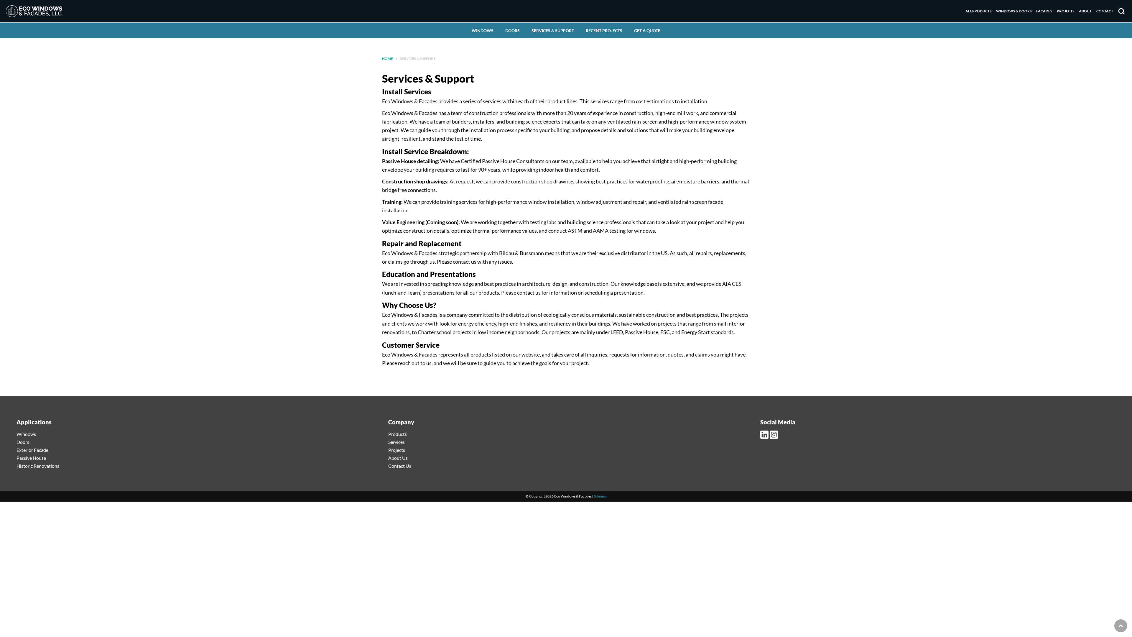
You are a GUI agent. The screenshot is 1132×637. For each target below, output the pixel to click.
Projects (1065, 11)
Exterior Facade (32, 450)
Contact (1104, 11)
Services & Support (553, 30)
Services (396, 442)
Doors (512, 30)
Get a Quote (647, 30)
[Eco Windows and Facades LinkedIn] (765, 434)
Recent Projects (604, 30)
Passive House (31, 458)
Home (387, 58)
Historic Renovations (38, 466)
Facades (1044, 11)
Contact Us (399, 466)
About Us (398, 458)
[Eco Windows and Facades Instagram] (774, 434)
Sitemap (600, 496)
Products (397, 434)
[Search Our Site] (1121, 11)
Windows (482, 30)
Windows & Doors (1013, 11)
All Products (978, 11)
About (1085, 11)
